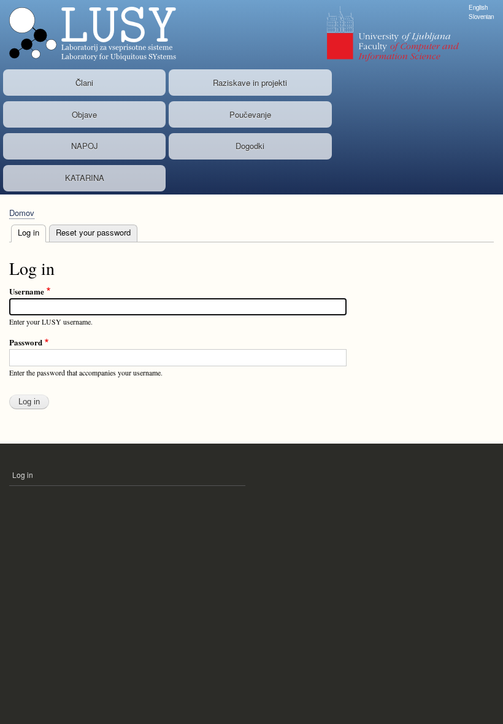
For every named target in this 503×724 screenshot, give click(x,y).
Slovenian (481, 16)
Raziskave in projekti (250, 82)
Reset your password (93, 232)
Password (25, 342)
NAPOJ (84, 146)
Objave (84, 114)
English (478, 7)
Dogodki (250, 146)
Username (26, 291)
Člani (84, 82)
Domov (21, 212)
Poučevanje (250, 114)
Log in (32, 232)
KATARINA (84, 177)
